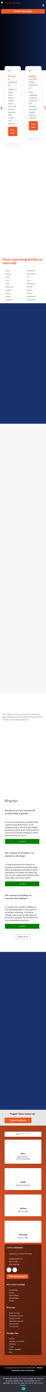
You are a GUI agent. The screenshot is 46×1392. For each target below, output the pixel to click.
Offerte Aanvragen (23, 11)
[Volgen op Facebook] (9, 1270)
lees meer (22, 841)
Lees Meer (11, 478)
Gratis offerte (10, 52)
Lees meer (13, 131)
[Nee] (43, 1384)
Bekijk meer (23, 936)
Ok (24, 1389)
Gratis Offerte (10, 361)
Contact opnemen (18, 1120)
